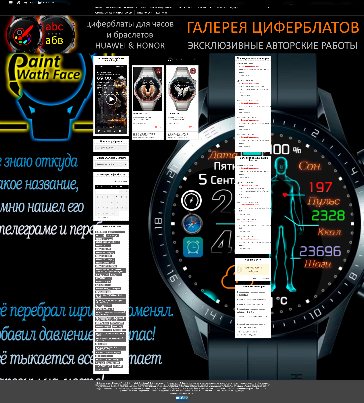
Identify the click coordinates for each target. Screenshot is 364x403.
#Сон (117, 326)
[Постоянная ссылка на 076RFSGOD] (182, 89)
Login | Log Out (162, 13)
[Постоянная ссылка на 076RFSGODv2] (147, 89)
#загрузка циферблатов (108, 352)
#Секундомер (103, 326)
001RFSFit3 (242, 295)
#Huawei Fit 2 (103, 245)
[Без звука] (119, 131)
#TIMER (116, 274)
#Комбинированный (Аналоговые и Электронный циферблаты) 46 (110, 319)
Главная (98, 7)
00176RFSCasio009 (247, 134)
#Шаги (101, 344)
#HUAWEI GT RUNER (105, 262)
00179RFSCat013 (246, 80)
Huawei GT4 (137, 136)
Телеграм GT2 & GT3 (186, 7)
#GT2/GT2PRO (116, 232)
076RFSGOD (174, 113)
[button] (111, 99)
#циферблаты (104, 356)
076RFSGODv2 (140, 113)
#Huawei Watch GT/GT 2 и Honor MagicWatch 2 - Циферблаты (109, 270)
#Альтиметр (103, 285)
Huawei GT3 (151, 134)
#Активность (103, 281)
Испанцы (102, 369)
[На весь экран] (123, 131)
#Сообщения (103, 330)
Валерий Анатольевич (142, 117)
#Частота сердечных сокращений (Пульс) (109, 339)
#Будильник (103, 292)
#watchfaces (103, 278)
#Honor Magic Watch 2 (107, 242)
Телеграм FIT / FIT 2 (205, 7)
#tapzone (102, 274)
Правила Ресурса (143, 13)
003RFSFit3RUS (259, 299)
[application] (111, 99)
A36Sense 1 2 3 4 (245, 312)
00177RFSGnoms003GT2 (248, 100)
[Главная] (18, 2)
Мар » (105, 217)
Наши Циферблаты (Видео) (227, 7)
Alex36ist (113, 362)
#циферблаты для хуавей (109, 359)
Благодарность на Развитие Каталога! (121, 7)
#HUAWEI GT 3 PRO (105, 252)
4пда (100, 362)
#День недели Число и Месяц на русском (109, 301)
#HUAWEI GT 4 (103, 256)
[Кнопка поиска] (269, 7)
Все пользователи (261, 278)
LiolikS (118, 366)
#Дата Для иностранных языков (109, 296)
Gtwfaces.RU (141, 134)
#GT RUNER (112, 235)
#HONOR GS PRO (104, 238)
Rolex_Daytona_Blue (246, 327)
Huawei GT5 (147, 136)
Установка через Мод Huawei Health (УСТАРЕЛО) (113, 13)
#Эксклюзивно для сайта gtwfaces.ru (106, 348)
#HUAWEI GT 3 (103, 249)
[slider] (109, 131)
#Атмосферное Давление (108, 288)
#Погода (102, 323)
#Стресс (119, 330)
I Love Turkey (103, 366)
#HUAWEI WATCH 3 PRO (106, 266)
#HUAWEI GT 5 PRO (105, 259)
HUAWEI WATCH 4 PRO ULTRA (143, 137)
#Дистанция (103, 305)
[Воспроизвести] (99, 131)
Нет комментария (142, 119)
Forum (143, 7)
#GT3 (100, 235)
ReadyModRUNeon (246, 63)
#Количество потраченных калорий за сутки (110, 313)
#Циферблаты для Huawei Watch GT (110, 334)
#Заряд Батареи (105, 309)
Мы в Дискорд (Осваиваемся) (162, 7)
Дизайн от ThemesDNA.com (182, 393)
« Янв (98, 217)
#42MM (101, 232)
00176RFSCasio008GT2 (248, 117)
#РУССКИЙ (117, 323)
